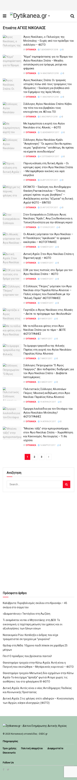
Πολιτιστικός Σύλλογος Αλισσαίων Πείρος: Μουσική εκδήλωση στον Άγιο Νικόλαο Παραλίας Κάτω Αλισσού (46, 393)
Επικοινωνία (9, 752)
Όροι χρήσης (9, 748)
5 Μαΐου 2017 (46, 382)
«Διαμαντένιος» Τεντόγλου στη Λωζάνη (26, 613)
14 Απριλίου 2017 (48, 421)
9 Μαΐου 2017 (46, 319)
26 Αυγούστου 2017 (49, 180)
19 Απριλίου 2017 (48, 402)
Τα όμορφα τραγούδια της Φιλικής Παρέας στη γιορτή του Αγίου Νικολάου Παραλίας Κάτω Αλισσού (47, 349)
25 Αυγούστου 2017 (49, 207)
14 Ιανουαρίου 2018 (49, 73)
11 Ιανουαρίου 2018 (49, 97)
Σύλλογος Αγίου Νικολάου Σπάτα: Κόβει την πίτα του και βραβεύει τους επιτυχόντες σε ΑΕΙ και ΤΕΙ (47, 107)
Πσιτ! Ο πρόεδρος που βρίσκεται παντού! (27, 656)
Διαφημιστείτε (55, 748)
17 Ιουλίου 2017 (47, 227)
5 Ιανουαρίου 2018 (49, 117)
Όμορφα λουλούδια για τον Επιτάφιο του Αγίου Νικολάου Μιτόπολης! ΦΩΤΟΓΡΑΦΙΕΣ (48, 412)
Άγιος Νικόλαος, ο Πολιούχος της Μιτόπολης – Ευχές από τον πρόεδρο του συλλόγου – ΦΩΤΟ (48, 40)
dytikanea (31, 50)
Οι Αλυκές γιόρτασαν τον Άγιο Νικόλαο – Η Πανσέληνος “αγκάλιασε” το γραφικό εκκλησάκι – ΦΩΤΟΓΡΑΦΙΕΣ (48, 238)
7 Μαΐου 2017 (46, 339)
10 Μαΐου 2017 (46, 247)
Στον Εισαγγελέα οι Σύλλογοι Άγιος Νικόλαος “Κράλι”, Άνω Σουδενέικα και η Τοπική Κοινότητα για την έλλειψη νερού (48, 218)
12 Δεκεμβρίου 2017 (49, 132)
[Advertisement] (38, 4)
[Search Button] (66, 484)
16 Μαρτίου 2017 (48, 445)
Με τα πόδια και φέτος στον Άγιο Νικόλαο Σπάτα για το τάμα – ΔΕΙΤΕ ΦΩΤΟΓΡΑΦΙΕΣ (44, 329)
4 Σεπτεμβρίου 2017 (49, 156)
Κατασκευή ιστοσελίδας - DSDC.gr (29, 734)
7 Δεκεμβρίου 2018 (49, 50)
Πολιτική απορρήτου (32, 748)
